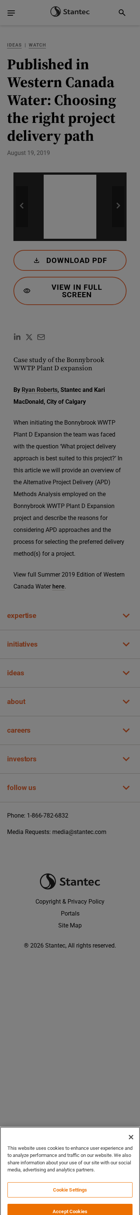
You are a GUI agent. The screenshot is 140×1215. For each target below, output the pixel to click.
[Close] (131, 1127)
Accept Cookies (70, 1201)
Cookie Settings (70, 1180)
